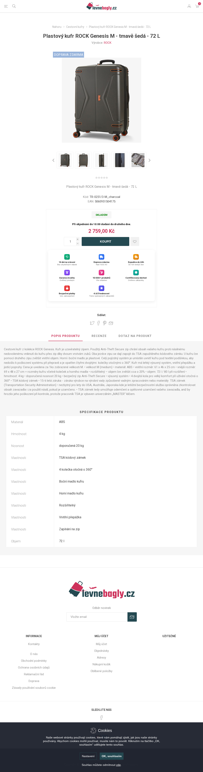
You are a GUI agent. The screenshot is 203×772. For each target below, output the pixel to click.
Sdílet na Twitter (92, 323)
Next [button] (149, 160)
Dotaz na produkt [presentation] (135, 336)
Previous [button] (54, 160)
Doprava (34, 681)
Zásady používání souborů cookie (34, 688)
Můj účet (101, 644)
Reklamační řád (34, 674)
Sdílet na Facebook (98, 323)
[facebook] (101, 717)
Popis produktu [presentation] (65, 336)
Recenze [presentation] (99, 336)
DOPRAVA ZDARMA (68, 55)
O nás (34, 654)
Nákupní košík (101, 664)
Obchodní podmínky (34, 661)
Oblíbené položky (101, 671)
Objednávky (101, 651)
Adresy (101, 657)
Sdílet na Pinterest (105, 323)
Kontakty (34, 644)
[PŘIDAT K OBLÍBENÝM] (134, 241)
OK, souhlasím (112, 756)
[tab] (65, 336)
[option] (65, 160)
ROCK (107, 43)
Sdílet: (101, 315)
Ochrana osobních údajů (34, 667)
